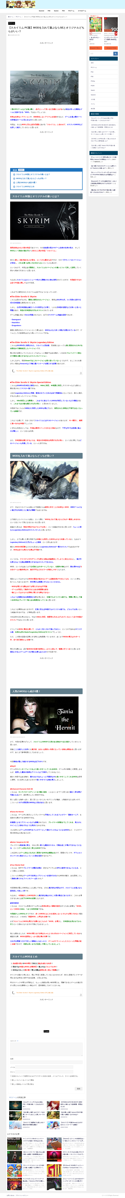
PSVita (93, 81)
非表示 (21, 170)
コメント (14, 1041)
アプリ (93, 104)
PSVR (92, 85)
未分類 (93, 108)
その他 (93, 99)
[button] (116, 33)
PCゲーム (71, 10)
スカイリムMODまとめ (24, 186)
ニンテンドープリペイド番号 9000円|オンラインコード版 (111, 39)
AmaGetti (95, 35)
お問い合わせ (10, 1195)
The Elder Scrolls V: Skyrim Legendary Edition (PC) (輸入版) (34, 371)
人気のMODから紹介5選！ (25, 182)
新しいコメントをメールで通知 (23, 1080)
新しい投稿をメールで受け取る (23, 1084)
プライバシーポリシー (22, 1195)
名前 (11, 1059)
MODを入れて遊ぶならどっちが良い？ (30, 178)
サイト (12, 1072)
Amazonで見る (95, 48)
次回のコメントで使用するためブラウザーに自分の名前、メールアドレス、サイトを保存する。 (45, 1076)
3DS (92, 62)
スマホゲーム (82, 10)
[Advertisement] (46, 57)
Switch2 (41, 10)
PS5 (49, 10)
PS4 (63, 10)
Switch (56, 10)
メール (12, 1067)
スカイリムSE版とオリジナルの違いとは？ (32, 174)
